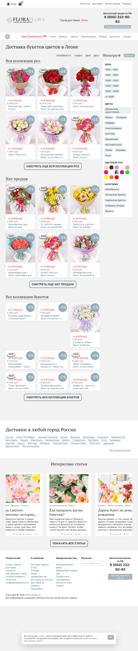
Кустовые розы (113, 144)
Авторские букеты (115, 194)
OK (110, 637)
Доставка (97, 3)
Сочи (104, 493)
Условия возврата (15, 629)
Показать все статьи (69, 596)
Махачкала (37, 493)
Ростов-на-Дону (31, 499)
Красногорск (12, 499)
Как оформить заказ (16, 626)
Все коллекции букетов (27, 296)
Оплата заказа (112, 3)
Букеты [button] (63, 36)
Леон (84, 20)
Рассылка (86, 611)
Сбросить (129, 55)
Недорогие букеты (115, 200)
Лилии (108, 150)
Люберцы (45, 496)
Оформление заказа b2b (66, 625)
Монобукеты (112, 189)
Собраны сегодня (114, 205)
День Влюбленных (34, 36)
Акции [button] (127, 36)
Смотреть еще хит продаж (53, 284)
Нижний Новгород (48, 490)
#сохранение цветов (58, 559)
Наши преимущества (39, 628)
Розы (108, 155)
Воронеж (75, 490)
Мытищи (32, 496)
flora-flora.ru (33, 648)
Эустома (110, 133)
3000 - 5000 (111, 91)
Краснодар (88, 490)
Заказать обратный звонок (117, 27)
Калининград (52, 493)
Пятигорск (95, 496)
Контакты (85, 3)
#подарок (102, 559)
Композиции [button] (88, 36)
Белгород (93, 493)
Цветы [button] (74, 36)
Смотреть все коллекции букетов (52, 450)
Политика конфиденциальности (17, 634)
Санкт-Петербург (25, 490)
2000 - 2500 (111, 80)
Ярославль (11, 493)
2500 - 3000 (111, 85)
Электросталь (60, 496)
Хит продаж (17, 178)
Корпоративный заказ (64, 619)
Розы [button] (53, 36)
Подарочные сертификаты (63, 631)
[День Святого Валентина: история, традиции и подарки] (20, 541)
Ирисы (109, 117)
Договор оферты (40, 617)
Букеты (109, 211)
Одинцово (108, 496)
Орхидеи (120, 150)
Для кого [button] (115, 36)
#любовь (25, 559)
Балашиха (115, 493)
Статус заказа (13, 617)
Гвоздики (121, 117)
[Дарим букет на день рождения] (117, 541)
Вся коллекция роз (23, 60)
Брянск (66, 493)
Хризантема (111, 139)
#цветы (71, 559)
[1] (103, 616)
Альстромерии (113, 128)
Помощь (126, 3)
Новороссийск (78, 496)
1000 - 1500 (111, 69)
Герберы (109, 122)
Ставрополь (79, 493)
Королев (10, 496)
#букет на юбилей (115, 559)
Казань (64, 490)
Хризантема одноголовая (112, 110)
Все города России (120, 503)
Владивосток (118, 490)
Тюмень (24, 493)
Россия (9, 490)
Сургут (21, 496)
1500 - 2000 (111, 75)
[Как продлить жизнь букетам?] (69, 541)
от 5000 (109, 96)
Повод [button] (103, 36)
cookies (41, 636)
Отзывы (35, 623)
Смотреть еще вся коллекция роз (52, 166)
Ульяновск (102, 490)
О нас (34, 620)
